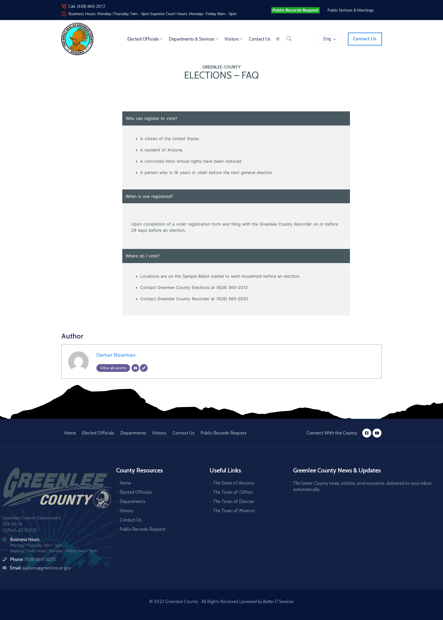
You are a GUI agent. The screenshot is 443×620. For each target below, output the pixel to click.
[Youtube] (376, 433)
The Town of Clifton (233, 492)
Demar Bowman (115, 355)
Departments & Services (192, 39)
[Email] (135, 368)
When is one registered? (149, 196)
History (159, 432)
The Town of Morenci (234, 510)
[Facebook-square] (366, 433)
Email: (40, 567)
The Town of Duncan (234, 501)
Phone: (33, 559)
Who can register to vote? (151, 118)
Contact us (259, 39)
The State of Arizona (233, 483)
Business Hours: (25, 539)
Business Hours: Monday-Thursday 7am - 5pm (109, 13)
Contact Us (184, 432)
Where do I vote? (142, 255)
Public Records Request (223, 432)
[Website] (144, 368)
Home (70, 432)
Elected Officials (143, 39)
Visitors (232, 39)
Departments (133, 432)
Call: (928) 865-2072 (86, 6)
